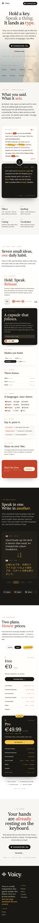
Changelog (24, 897)
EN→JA (16, 582)
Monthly (10, 647)
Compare (23, 894)
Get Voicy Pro (18, 742)
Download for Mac (31, 3)
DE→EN (9, 582)
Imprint (4, 914)
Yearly (18, 647)
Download (29, 469)
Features (23, 889)
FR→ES (23, 582)
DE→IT (30, 582)
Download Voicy (18, 679)
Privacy (4, 912)
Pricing (23, 891)
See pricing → (19, 853)
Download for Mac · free (20, 46)
